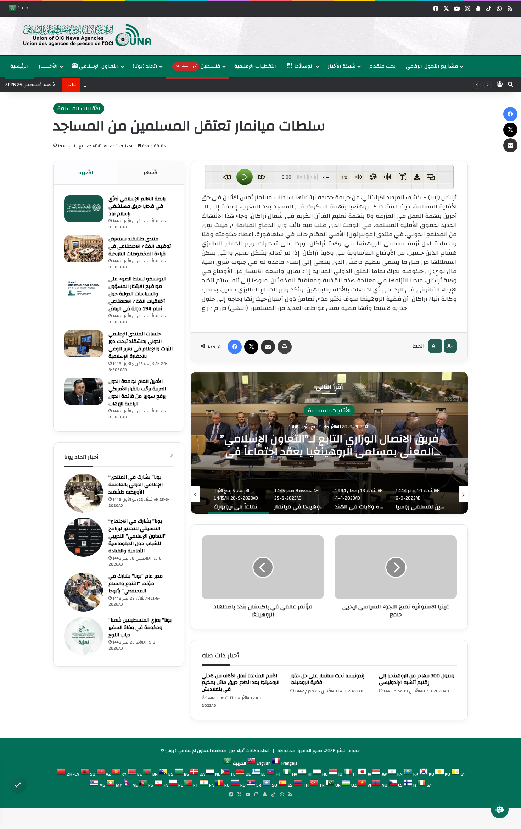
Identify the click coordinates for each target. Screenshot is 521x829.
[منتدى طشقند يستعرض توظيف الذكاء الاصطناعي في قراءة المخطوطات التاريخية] (83, 248)
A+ (435, 346)
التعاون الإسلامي (98, 66)
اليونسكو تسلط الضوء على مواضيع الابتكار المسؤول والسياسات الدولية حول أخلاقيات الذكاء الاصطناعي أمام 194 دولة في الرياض (137, 293)
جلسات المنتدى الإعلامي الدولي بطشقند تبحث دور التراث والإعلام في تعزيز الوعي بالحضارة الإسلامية (140, 345)
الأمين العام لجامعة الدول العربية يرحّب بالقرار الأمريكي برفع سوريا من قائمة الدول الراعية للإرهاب (137, 392)
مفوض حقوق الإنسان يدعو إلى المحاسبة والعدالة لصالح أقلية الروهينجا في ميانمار (329, 445)
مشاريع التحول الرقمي (432, 66)
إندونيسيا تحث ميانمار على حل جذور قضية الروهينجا (327, 679)
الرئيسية (19, 66)
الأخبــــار (48, 66)
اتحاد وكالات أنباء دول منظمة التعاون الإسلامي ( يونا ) (217, 750)
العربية (23, 8)
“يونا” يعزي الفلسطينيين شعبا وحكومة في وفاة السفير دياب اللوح (140, 628)
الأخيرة (85, 172)
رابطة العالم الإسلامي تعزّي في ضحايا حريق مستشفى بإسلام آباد (137, 206)
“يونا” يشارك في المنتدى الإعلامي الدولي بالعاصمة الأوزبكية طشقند (135, 485)
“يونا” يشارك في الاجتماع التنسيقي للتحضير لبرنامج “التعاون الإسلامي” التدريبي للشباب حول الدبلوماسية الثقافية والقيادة (137, 536)
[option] (258, 36)
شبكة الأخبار (341, 66)
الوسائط (303, 66)
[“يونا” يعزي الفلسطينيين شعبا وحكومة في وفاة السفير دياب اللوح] (83, 636)
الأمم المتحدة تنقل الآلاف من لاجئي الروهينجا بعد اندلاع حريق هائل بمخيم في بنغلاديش (240, 682)
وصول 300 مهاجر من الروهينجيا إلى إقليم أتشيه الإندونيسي (416, 679)
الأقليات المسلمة (78, 108)
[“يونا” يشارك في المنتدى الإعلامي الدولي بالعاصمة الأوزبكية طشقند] (83, 493)
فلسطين (197, 66)
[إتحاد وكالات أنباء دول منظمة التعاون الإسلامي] (79, 35)
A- (450, 346)
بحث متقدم (382, 66)
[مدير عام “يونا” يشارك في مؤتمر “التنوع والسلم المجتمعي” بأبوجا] (83, 592)
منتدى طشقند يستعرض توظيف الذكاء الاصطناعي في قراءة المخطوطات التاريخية (139, 246)
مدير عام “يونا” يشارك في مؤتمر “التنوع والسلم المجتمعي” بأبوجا (135, 584)
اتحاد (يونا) (145, 66)
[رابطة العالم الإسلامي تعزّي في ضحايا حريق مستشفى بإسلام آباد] (83, 208)
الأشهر (151, 172)
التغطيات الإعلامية (255, 66)
